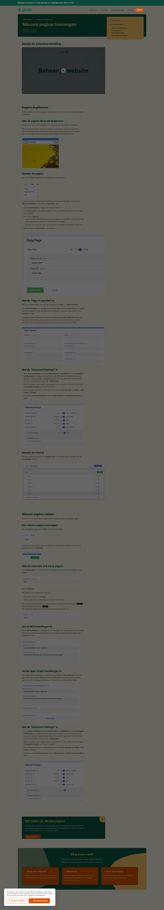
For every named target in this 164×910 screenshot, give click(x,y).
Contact (130, 10)
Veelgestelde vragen (117, 10)
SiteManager (93, 10)
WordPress (104, 10)
